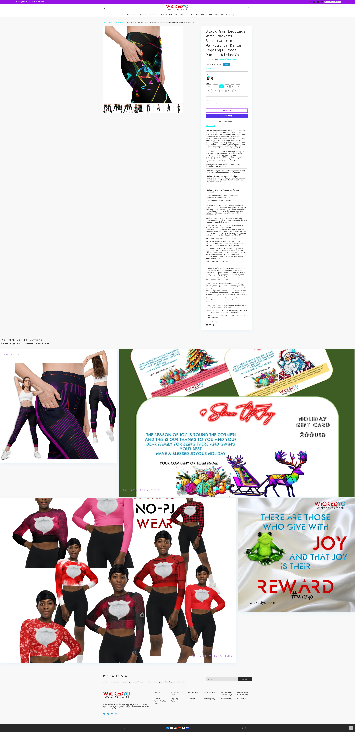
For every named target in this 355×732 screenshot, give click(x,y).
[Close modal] (349, 712)
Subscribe (330, 719)
